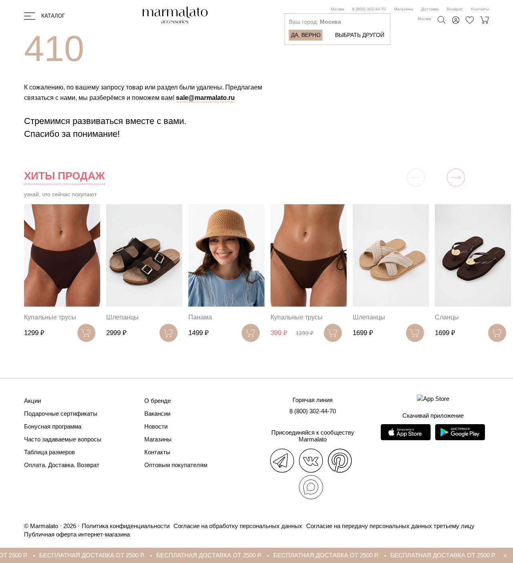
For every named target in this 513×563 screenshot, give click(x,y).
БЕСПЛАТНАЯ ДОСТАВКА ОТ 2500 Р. (78, 555)
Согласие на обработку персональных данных (238, 525)
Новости (156, 426)
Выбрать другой (359, 35)
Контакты (480, 9)
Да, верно (306, 35)
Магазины (403, 9)
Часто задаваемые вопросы (62, 439)
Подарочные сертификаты (60, 413)
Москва (337, 9)
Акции (32, 400)
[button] (456, 178)
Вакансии (157, 413)
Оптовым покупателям (175, 464)
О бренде (157, 400)
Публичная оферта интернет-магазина (77, 534)
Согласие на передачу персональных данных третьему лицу (390, 525)
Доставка (430, 9)
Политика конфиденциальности (126, 525)
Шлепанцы (122, 317)
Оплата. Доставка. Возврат (61, 464)
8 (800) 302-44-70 (369, 9)
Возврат (455, 9)
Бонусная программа (52, 426)
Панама (200, 317)
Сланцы (447, 317)
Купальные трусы (50, 317)
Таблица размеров (49, 452)
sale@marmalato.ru (205, 97)
